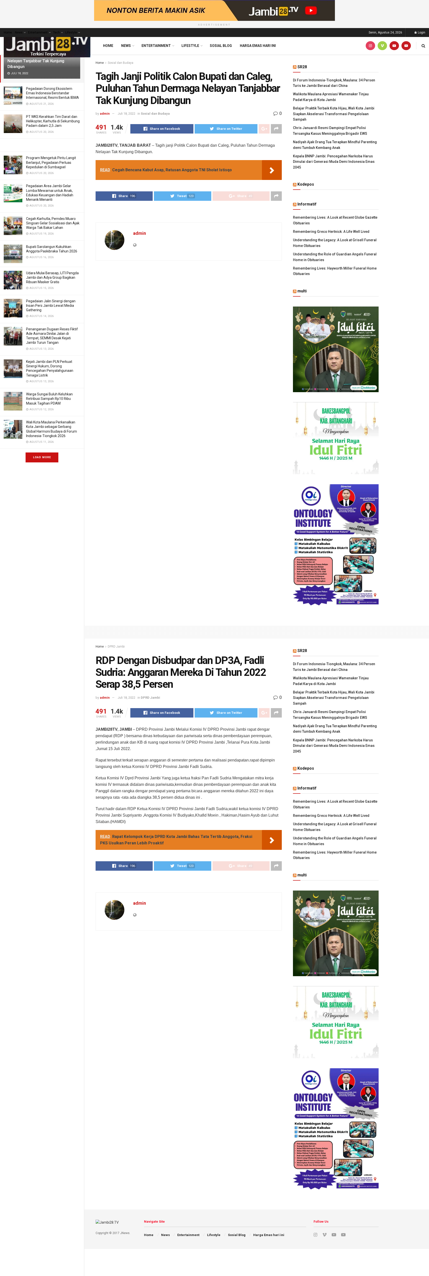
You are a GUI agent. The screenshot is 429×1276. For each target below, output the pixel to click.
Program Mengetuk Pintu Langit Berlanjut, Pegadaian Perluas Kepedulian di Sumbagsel (51, 162)
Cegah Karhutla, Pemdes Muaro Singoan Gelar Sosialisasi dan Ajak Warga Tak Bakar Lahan (52, 223)
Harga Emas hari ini (258, 46)
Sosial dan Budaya (120, 63)
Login (421, 32)
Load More (42, 457)
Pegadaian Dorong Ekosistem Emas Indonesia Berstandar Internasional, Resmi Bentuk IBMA (52, 93)
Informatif (307, 204)
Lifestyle (71, 32)
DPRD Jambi (116, 646)
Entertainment (38, 32)
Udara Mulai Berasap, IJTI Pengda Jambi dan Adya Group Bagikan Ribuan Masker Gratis (52, 277)
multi (302, 291)
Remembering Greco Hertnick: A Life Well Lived (331, 232)
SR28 (302, 67)
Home (8, 32)
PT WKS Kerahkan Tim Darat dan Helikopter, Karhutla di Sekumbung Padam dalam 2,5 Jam (53, 121)
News (19, 32)
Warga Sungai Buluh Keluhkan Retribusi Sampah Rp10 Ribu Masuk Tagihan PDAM (49, 398)
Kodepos (305, 184)
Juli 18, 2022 (126, 113)
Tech (56, 32)
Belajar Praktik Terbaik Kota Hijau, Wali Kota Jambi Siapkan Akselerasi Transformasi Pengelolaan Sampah (333, 113)
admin (105, 113)
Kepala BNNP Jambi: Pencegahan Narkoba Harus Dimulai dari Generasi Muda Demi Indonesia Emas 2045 (334, 161)
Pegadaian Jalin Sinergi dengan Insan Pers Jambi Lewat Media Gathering (50, 305)
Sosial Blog (221, 46)
